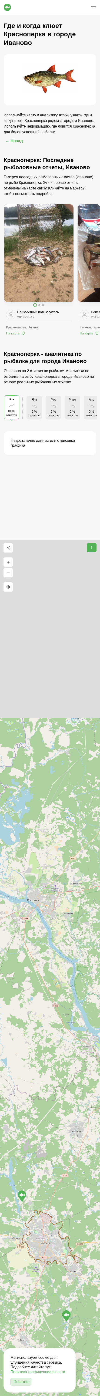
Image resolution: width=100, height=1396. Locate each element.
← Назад (14, 140)
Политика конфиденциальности (37, 1372)
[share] (8, 548)
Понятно (20, 1382)
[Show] (22, 1196)
